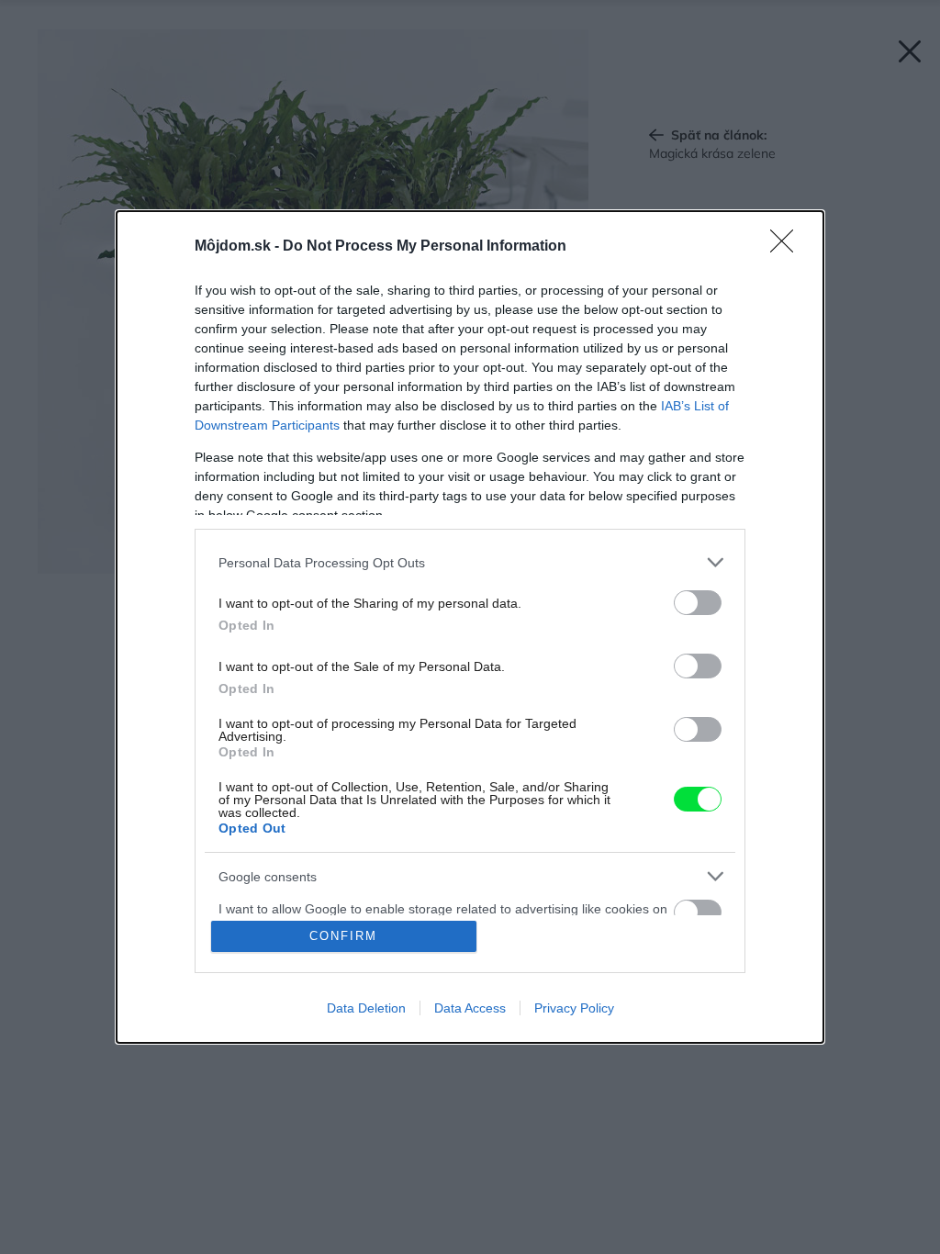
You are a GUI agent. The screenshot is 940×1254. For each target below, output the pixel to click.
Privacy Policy (574, 1008)
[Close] (787, 247)
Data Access (470, 1008)
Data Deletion (366, 1008)
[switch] (698, 602)
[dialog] (470, 627)
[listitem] (470, 562)
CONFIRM (343, 936)
